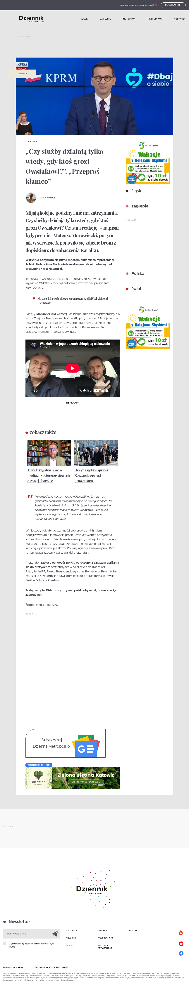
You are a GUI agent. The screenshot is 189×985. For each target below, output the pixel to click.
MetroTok (129, 19)
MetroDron (155, 19)
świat (136, 289)
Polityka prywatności (105, 946)
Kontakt (134, 931)
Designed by (9, 967)
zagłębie (139, 206)
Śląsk (84, 19)
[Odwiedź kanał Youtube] (181, 943)
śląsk (135, 191)
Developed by (42, 967)
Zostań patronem (173, 5)
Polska (137, 274)
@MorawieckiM (44, 314)
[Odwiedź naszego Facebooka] (181, 953)
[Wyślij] (55, 934)
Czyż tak (71, 938)
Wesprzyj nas (105, 938)
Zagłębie (105, 19)
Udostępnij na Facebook (39, 765)
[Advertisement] (86, 48)
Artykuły (180, 19)
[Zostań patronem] (181, 933)
